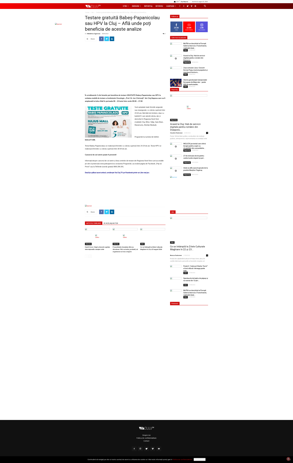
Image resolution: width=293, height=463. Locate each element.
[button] (205, 6)
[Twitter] (187, 6)
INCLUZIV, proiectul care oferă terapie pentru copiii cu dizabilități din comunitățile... (194, 146)
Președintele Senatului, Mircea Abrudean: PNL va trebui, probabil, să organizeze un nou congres (125, 249)
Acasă (87, 12)
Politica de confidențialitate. (183, 459)
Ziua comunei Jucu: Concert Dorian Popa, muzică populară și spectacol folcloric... (195, 70)
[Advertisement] (125, 197)
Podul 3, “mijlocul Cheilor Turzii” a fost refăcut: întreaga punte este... (195, 268)
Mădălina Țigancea (93, 33)
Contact (146, 441)
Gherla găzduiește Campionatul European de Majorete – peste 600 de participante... (195, 82)
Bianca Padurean (176, 255)
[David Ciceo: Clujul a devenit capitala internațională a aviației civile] (97, 236)
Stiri (125, 6)
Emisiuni (135, 6)
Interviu (159, 6)
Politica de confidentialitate (146, 438)
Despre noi (146, 435)
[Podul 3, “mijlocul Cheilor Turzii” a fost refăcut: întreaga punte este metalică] (176, 269)
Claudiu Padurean (176, 133)
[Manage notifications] (288, 459)
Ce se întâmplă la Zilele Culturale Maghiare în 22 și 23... (187, 248)
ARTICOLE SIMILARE (93, 223)
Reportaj (148, 6)
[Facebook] (180, 6)
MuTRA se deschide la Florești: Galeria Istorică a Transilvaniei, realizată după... (195, 46)
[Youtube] (195, 6)
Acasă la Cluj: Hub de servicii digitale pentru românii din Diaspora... (194, 58)
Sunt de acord (200, 459)
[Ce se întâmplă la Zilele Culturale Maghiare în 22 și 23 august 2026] (152, 236)
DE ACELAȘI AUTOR (111, 223)
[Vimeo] (191, 6)
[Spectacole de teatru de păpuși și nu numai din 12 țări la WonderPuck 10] (176, 281)
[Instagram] (183, 6)
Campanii (170, 6)
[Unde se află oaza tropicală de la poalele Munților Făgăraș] (176, 171)
